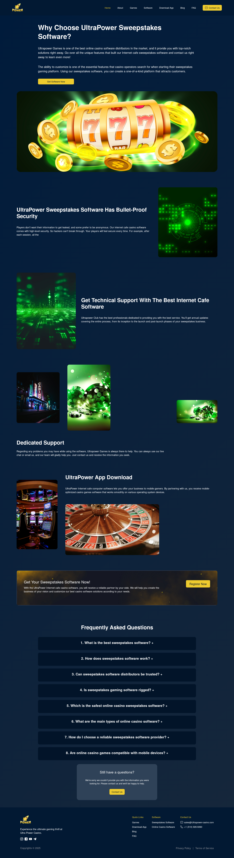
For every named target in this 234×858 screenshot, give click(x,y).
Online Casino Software (163, 826)
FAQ (194, 7)
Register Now (198, 584)
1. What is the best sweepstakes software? (116, 642)
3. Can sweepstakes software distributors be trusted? (115, 674)
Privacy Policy (183, 848)
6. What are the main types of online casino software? (116, 721)
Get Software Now (56, 81)
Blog (182, 7)
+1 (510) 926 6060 (193, 826)
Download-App (139, 826)
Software (148, 7)
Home (108, 7)
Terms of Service (204, 848)
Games (133, 7)
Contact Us (214, 7)
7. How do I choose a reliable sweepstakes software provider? (115, 737)
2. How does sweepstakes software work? (115, 658)
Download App (166, 7)
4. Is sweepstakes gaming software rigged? (115, 689)
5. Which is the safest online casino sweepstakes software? (116, 705)
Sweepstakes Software (163, 822)
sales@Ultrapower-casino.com (199, 822)
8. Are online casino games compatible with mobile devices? (115, 752)
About (120, 7)
